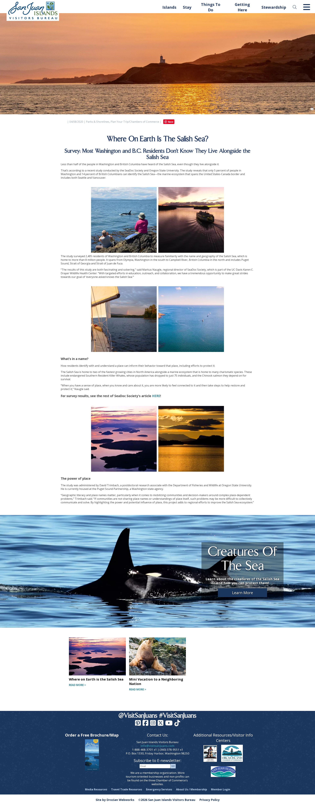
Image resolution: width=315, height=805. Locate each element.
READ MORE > (77, 685)
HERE (156, 396)
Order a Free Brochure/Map (92, 735)
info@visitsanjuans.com (157, 746)
